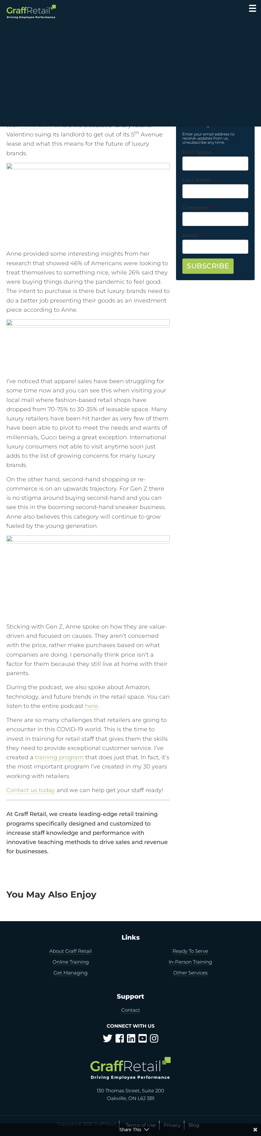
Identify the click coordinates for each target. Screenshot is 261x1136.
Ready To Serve (190, 951)
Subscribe (208, 266)
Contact (130, 1010)
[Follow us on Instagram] (154, 1040)
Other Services (190, 973)
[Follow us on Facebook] (119, 1040)
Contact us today (30, 790)
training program (59, 757)
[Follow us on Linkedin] (131, 1040)
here (91, 706)
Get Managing (70, 973)
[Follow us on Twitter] (107, 1040)
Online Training (71, 962)
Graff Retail (31, 12)
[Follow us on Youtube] (142, 1040)
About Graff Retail (70, 951)
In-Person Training (190, 962)
